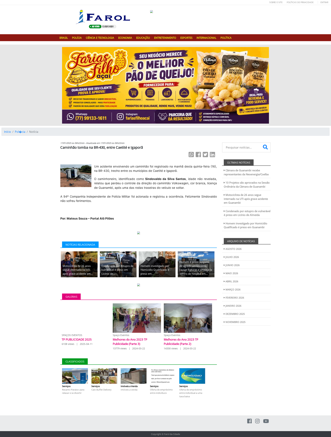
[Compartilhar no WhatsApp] (191, 154)
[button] (77, 85)
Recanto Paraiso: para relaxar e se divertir (73, 391)
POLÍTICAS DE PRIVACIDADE (300, 2)
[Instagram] (257, 421)
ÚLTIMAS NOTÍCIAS (238, 162)
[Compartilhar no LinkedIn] (212, 154)
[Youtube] (266, 421)
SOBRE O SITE (276, 2)
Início (7, 132)
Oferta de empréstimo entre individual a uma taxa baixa (190, 393)
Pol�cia (20, 132)
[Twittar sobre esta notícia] (205, 154)
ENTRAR (324, 2)
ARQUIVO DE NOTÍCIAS (241, 241)
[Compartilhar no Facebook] (198, 154)
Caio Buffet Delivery (101, 389)
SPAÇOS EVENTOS (72, 335)
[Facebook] (249, 421)
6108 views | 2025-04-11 (77, 344)
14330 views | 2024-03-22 (180, 348)
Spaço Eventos (121, 335)
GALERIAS (71, 296)
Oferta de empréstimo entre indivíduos (161, 391)
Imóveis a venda (129, 389)
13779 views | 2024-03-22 (129, 348)
